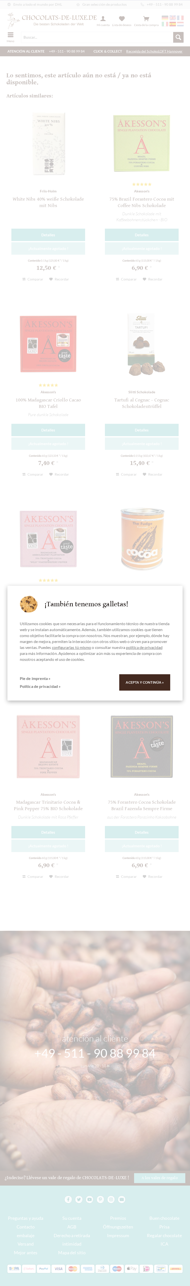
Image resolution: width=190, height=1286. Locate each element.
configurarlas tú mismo (71, 647)
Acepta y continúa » (145, 682)
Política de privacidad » (40, 686)
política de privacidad (144, 647)
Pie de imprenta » (35, 678)
